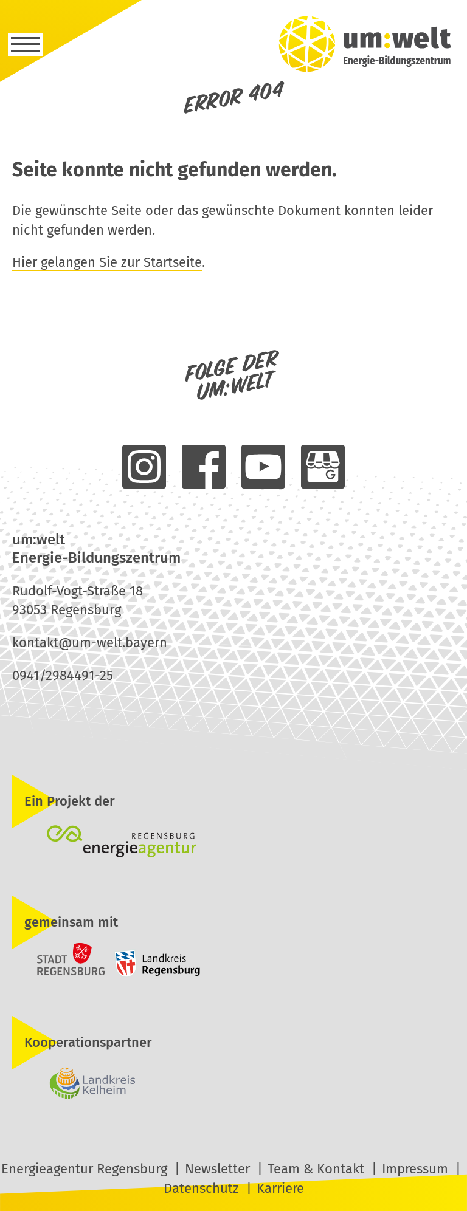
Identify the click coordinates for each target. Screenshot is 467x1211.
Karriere (280, 1188)
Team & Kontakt (316, 1169)
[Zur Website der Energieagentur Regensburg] (233, 842)
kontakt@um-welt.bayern (89, 642)
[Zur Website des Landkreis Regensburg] (154, 974)
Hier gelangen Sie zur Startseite (107, 262)
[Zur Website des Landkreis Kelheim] (233, 1084)
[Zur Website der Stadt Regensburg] (60, 974)
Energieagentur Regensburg (84, 1169)
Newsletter (217, 1169)
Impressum (415, 1169)
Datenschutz (201, 1188)
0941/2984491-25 (62, 675)
